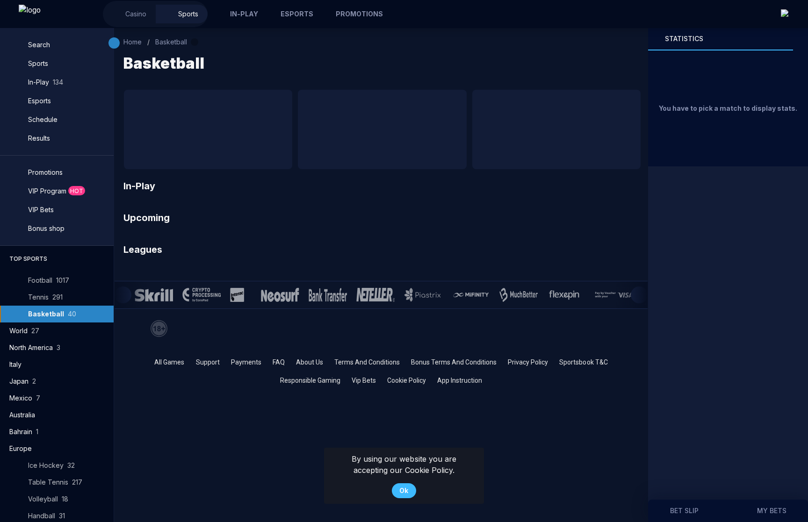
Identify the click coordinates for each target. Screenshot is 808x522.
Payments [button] (246, 362)
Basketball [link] (171, 42)
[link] (51, 14)
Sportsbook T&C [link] (583, 362)
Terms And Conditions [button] (367, 362)
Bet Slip (684, 511)
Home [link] (132, 42)
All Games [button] (169, 362)
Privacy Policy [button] (528, 362)
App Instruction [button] (459, 380)
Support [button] (208, 362)
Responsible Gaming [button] (310, 380)
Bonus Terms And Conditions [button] (454, 362)
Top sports (28, 258)
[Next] (639, 294)
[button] (129, 14)
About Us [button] (309, 362)
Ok (403, 490)
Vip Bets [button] (364, 380)
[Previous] (123, 294)
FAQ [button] (279, 362)
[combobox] (790, 14)
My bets (771, 511)
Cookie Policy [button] (406, 380)
